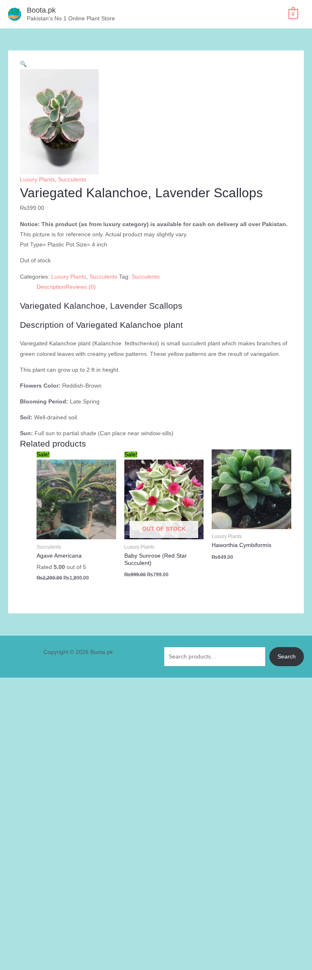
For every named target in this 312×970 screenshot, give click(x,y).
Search (286, 657)
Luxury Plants (37, 180)
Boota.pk (41, 10)
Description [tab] (51, 287)
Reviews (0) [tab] (80, 287)
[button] (23, 64)
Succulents (72, 180)
